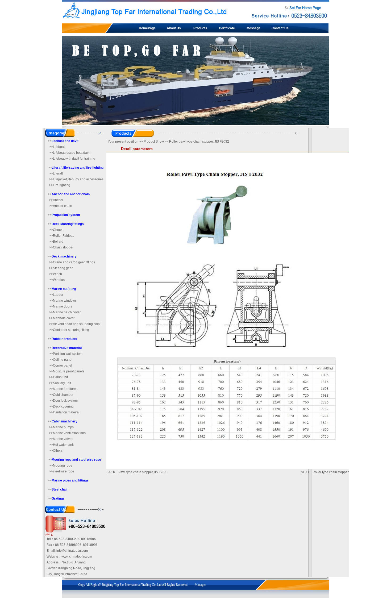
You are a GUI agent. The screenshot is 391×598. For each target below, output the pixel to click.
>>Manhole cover (61, 318)
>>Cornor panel (60, 365)
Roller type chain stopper (331, 472)
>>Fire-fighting (59, 185)
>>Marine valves (61, 439)
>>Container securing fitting (69, 330)
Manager (200, 585)
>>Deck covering (61, 406)
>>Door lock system (63, 400)
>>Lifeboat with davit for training (72, 158)
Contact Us (280, 28)
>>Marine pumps (61, 427)
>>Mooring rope (60, 465)
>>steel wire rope (61, 471)
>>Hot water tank (61, 445)
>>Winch (55, 274)
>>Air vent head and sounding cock (74, 324)
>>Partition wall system (65, 354)
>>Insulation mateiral (64, 412)
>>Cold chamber (61, 395)
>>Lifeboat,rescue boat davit (69, 153)
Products (200, 28)
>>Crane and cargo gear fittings (72, 262)
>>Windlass (57, 280)
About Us (174, 28)
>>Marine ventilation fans (67, 433)
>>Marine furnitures (63, 389)
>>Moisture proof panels (66, 371)
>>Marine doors (60, 306)
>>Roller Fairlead (61, 236)
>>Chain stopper (61, 247)
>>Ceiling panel (60, 360)
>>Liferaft (56, 173)
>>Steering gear (61, 268)
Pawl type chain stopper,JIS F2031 (143, 472)
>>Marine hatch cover (65, 312)
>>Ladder (56, 295)
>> (63, 141)
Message (253, 28)
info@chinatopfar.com (72, 551)
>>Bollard (56, 241)
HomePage (147, 28)
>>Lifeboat (57, 147)
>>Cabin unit (58, 377)
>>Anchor (56, 200)
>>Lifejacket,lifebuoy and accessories (76, 179)
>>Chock (55, 230)
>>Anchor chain (60, 206)
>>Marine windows (63, 300)
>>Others (56, 450)
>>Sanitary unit (60, 383)
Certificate (227, 28)
